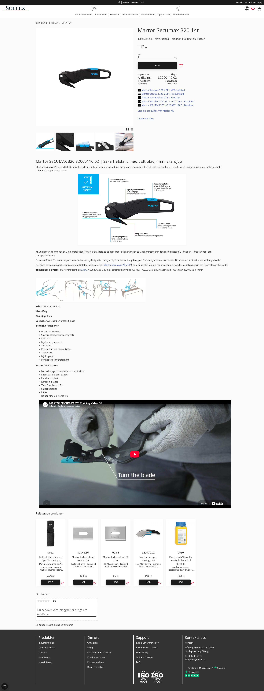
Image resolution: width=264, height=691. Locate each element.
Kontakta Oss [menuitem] (241, 2)
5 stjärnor (48, 601)
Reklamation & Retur (146, 647)
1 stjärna (38, 601)
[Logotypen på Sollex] (15, 10)
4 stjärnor (46, 601)
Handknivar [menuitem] (101, 14)
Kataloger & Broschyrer (99, 652)
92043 (84, 269)
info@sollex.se (197, 659)
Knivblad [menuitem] (114, 14)
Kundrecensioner (96, 657)
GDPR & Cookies (144, 657)
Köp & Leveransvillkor (147, 642)
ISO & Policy (142, 652)
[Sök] (177, 8)
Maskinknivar (45, 662)
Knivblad (42, 652)
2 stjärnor (41, 601)
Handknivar (44, 657)
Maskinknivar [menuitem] (148, 14)
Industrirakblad (46, 642)
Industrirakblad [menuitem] (130, 14)
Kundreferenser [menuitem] (181, 14)
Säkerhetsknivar (46, 647)
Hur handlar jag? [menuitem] (256, 2)
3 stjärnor (43, 601)
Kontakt (189, 642)
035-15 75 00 (195, 656)
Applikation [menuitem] (164, 14)
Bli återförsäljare (96, 667)
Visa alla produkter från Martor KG (156, 110)
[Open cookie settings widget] (4, 686)
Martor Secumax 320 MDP (117, 264)
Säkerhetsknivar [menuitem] (83, 14)
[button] (253, 8)
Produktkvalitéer (96, 662)
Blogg (90, 647)
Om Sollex (92, 642)
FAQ (138, 662)
